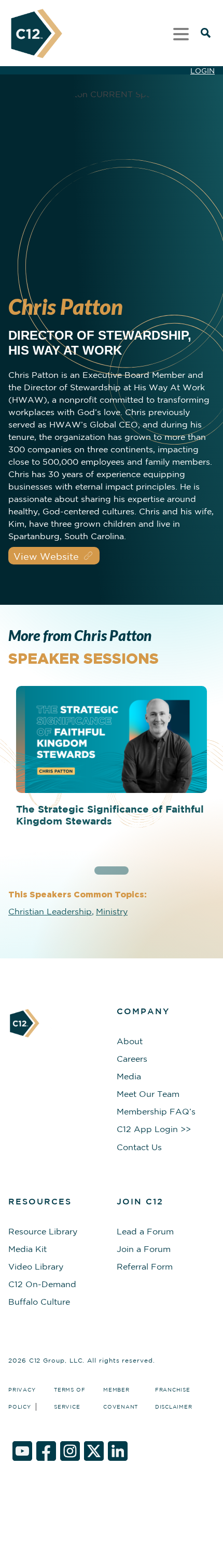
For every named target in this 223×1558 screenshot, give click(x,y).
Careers (132, 1058)
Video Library (35, 1266)
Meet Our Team (148, 1093)
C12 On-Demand (42, 1284)
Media (129, 1076)
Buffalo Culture (39, 1301)
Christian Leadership (50, 911)
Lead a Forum (145, 1231)
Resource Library (42, 1231)
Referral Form (145, 1266)
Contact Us (139, 1147)
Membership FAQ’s (156, 1111)
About (130, 1041)
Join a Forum (144, 1249)
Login (202, 71)
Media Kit (27, 1249)
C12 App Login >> (154, 1129)
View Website (46, 556)
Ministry (112, 911)
